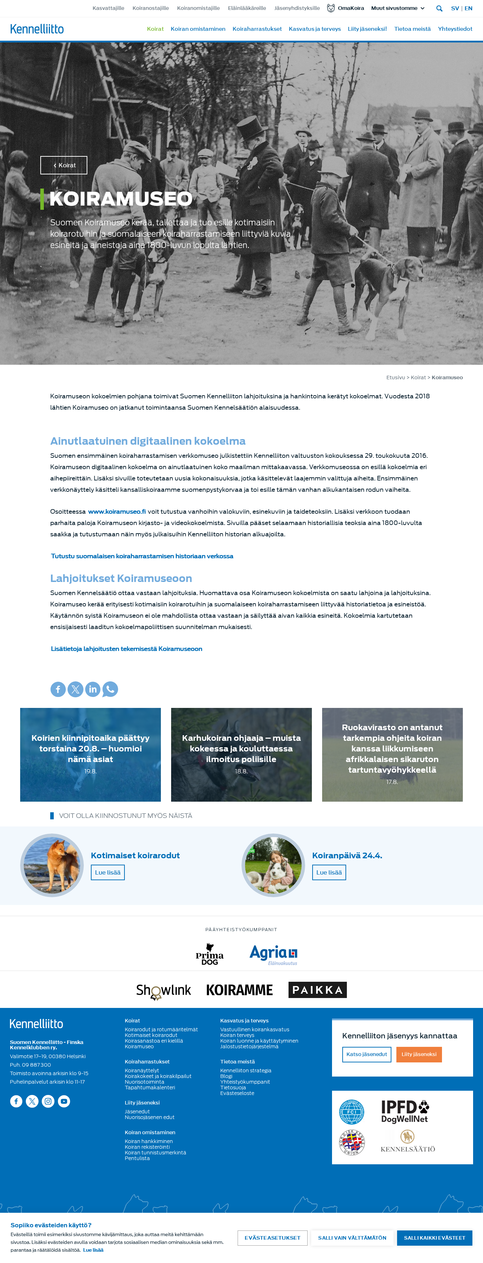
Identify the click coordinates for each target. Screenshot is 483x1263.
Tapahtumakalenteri (150, 1087)
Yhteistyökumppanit (245, 1082)
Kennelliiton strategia (246, 1070)
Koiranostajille (151, 8)
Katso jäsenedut (367, 1054)
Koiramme (240, 991)
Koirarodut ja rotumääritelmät (161, 1029)
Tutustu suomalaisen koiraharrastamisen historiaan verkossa (142, 556)
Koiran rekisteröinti (147, 1147)
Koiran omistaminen (198, 29)
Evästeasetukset (273, 1238)
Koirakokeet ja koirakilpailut (158, 1076)
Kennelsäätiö (408, 1142)
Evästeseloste (237, 1093)
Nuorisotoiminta (144, 1082)
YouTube (64, 1101)
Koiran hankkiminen (149, 1141)
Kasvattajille (108, 8)
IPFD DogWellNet (405, 1112)
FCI (352, 1112)
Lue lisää (108, 872)
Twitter (75, 689)
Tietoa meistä (412, 29)
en (468, 8)
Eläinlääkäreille (247, 8)
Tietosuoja (233, 1087)
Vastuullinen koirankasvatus (254, 1029)
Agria (273, 954)
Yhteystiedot (455, 29)
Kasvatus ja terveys (315, 29)
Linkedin (93, 689)
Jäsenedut (137, 1111)
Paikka (318, 991)
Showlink (163, 991)
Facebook (58, 689)
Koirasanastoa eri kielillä (154, 1041)
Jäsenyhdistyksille (297, 8)
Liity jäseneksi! (367, 29)
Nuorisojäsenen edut (150, 1117)
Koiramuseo (139, 1046)
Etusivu (395, 377)
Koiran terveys (237, 1035)
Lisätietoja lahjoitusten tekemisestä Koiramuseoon (126, 649)
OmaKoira (351, 8)
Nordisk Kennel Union (352, 1142)
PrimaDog (210, 954)
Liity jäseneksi (142, 1103)
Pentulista (137, 1158)
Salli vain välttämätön (352, 1238)
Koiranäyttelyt (142, 1070)
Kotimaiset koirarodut (151, 1035)
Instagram (48, 1101)
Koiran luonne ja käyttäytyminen (259, 1041)
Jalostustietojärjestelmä (249, 1046)
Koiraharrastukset (257, 29)
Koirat (155, 29)
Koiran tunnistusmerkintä (155, 1152)
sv (455, 8)
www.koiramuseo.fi (117, 511)
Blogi (226, 1076)
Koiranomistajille (198, 8)
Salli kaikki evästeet (434, 1238)
